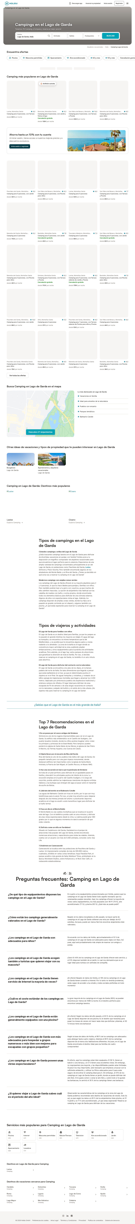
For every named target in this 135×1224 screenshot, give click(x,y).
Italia (107, 47)
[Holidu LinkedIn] (67, 1216)
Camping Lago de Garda (119, 47)
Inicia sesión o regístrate (19, 146)
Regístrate (119, 3)
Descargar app (77, 3)
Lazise (87, 567)
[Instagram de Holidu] (63, 1216)
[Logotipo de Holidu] (15, 3)
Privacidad (82, 1220)
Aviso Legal (54, 1220)
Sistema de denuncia (112, 1220)
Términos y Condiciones (68, 1220)
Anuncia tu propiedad (93, 3)
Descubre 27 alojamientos (40, 432)
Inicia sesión (108, 3)
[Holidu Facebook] (72, 1216)
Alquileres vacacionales (95, 47)
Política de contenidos (95, 1220)
